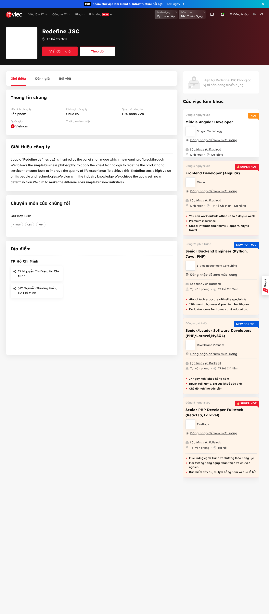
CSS (29, 224)
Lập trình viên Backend (205, 284)
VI (261, 14)
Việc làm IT (36, 14)
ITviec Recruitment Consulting (217, 265)
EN (254, 14)
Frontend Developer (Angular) (213, 173)
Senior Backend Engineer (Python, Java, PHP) (217, 254)
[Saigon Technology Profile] (190, 131)
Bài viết (65, 78)
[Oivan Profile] (190, 182)
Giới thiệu (18, 78)
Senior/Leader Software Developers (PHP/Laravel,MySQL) (218, 333)
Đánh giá (42, 78)
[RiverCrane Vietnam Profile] (190, 345)
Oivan (201, 182)
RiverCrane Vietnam (210, 345)
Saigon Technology (209, 131)
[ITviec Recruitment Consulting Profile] (190, 266)
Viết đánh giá (59, 51)
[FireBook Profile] (190, 424)
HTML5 (17, 224)
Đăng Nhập (241, 14)
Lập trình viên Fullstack (205, 442)
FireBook (203, 424)
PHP (40, 224)
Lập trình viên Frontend (205, 149)
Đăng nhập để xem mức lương (213, 140)
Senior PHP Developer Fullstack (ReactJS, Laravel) (214, 412)
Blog (78, 14)
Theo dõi (98, 51)
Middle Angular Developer (209, 122)
